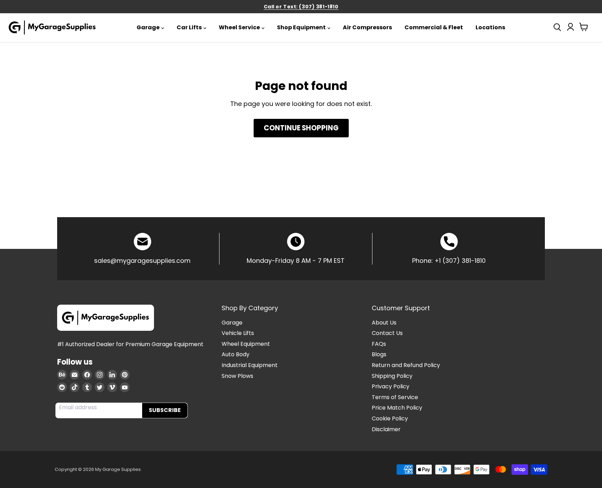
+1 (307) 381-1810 (460, 260)
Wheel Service (239, 27)
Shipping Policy (392, 376)
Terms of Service (395, 397)
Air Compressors (367, 27)
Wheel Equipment (246, 344)
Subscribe (165, 410)
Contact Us (387, 333)
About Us (384, 323)
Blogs (379, 354)
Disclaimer (386, 429)
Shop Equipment (301, 27)
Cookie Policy (390, 418)
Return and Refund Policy (406, 365)
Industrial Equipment (250, 365)
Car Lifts (189, 27)
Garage (148, 27)
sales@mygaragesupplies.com (142, 260)
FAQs (379, 344)
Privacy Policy (390, 386)
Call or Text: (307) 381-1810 (301, 6)
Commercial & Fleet (433, 27)
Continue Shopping (301, 128)
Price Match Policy (397, 408)
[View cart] (583, 29)
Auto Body (235, 354)
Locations (490, 27)
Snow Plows (237, 376)
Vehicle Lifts (238, 333)
